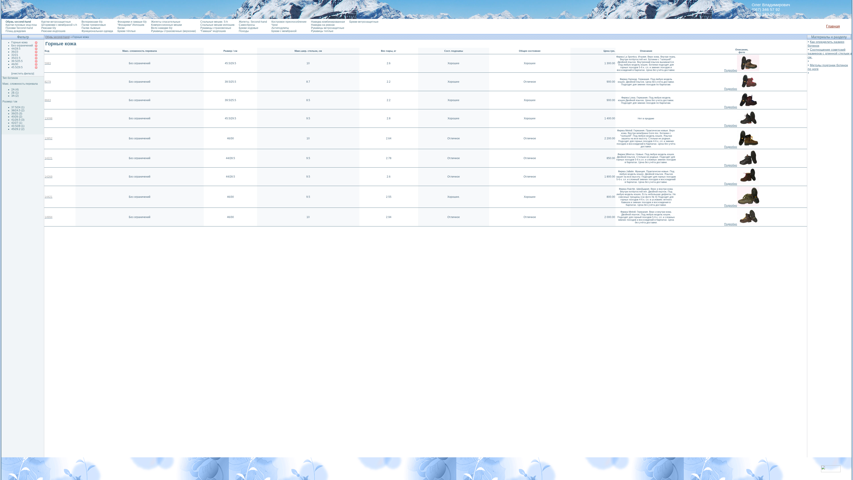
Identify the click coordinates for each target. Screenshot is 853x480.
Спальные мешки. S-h (214, 21)
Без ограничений (22, 45)
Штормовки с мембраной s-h (59, 24)
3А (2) (15, 95)
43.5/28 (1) (17, 126)
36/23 (14, 51)
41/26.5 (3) (17, 119)
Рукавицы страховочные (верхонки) (173, 31)
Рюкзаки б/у (48, 28)
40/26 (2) (16, 116)
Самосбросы (247, 24)
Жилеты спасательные (165, 21)
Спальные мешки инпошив (217, 24)
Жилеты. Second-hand (253, 21)
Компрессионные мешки (166, 24)
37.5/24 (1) (17, 107)
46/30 (14, 64)
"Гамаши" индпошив (213, 31)
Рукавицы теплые (322, 31)
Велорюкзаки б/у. (92, 21)
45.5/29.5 (17, 67)
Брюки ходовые (248, 28)
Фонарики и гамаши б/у (132, 21)
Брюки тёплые (127, 31)
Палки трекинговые (94, 24)
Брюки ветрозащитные (364, 21)
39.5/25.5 (17, 61)
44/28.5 (15, 48)
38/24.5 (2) (17, 110)
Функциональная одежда (97, 31)
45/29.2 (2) (17, 129)
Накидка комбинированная (328, 21)
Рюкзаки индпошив (53, 31)
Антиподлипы (280, 28)
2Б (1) (15, 92)
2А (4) (15, 89)
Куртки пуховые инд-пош (21, 24)
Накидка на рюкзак (323, 24)
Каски (121, 28)
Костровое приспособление (289, 21)
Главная (833, 26)
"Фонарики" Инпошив (131, 24)
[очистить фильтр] (22, 73)
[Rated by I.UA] (831, 471)
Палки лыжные (91, 28)
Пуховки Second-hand (19, 28)
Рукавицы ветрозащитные (327, 28)
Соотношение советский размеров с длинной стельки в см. (830, 53)
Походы (244, 31)
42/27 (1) (16, 122)
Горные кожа (19, 42)
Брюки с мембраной (284, 31)
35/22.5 (15, 58)
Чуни (274, 24)
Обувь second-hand (57, 37)
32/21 (14, 54)
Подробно (730, 70)
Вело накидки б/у (161, 28)
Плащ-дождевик (16, 31)
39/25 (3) (16, 113)
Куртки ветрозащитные (56, 21)
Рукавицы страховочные (215, 28)
